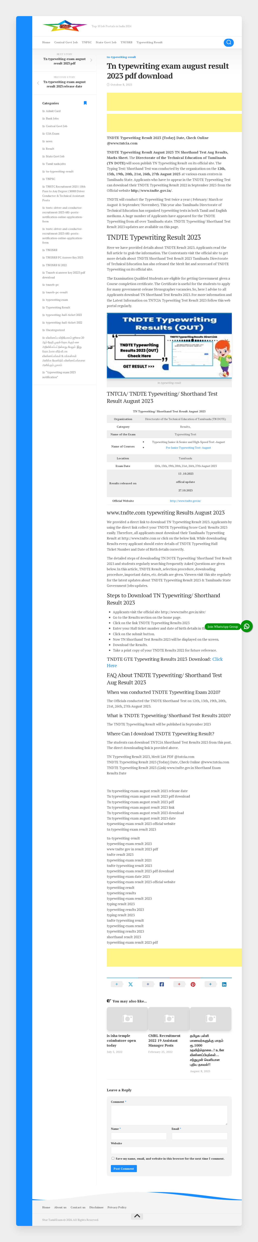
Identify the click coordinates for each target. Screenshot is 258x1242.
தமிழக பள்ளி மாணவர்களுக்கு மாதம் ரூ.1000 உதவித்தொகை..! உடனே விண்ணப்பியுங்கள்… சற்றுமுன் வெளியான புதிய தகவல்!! (207, 1050)
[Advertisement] (180, 102)
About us (60, 1207)
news (49, 141)
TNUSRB (126, 42)
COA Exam (52, 133)
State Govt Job (106, 42)
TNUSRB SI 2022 (56, 265)
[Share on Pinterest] (185, 984)
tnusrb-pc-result (57, 292)
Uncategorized (55, 330)
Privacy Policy (117, 1207)
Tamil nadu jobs (56, 164)
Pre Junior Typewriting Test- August (188, 447)
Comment (118, 1102)
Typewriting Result (149, 42)
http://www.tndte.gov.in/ (185, 501)
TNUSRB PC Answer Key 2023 (64, 257)
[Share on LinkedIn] (216, 984)
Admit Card (53, 111)
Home (46, 42)
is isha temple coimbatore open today (121, 1040)
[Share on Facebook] (153, 984)
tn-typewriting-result (121, 57)
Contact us (78, 1207)
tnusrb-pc (52, 284)
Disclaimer (96, 1207)
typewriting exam (57, 300)
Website (116, 1143)
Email (176, 1129)
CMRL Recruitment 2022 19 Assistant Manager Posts (164, 1040)
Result (50, 148)
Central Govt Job (66, 42)
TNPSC (87, 42)
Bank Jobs (52, 118)
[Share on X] (122, 984)
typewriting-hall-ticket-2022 (64, 322)
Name (116, 1129)
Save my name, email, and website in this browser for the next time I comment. (170, 1158)
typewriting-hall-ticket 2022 (64, 315)
